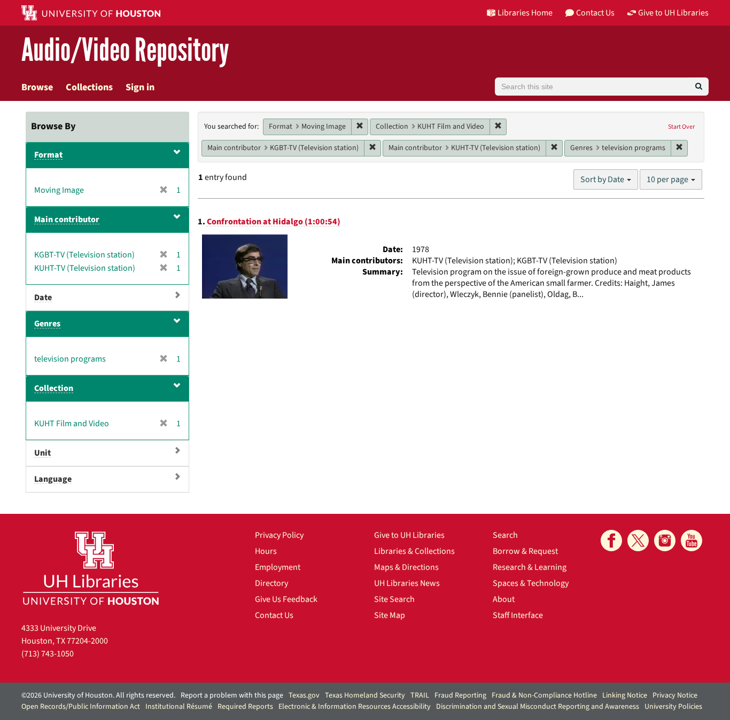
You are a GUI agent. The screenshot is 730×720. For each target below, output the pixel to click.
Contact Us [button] (595, 13)
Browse (37, 87)
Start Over (681, 126)
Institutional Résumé (178, 706)
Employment (277, 567)
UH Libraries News (407, 583)
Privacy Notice (675, 695)
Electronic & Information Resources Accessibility (354, 706)
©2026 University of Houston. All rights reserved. (98, 695)
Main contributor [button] (66, 219)
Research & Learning (529, 567)
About (504, 599)
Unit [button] (42, 453)
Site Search (394, 599)
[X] (638, 540)
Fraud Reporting (460, 695)
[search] (699, 86)
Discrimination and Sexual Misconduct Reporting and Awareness (537, 706)
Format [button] (48, 155)
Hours (266, 551)
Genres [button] (47, 324)
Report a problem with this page (232, 695)
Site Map (389, 615)
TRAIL (419, 695)
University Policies (673, 706)
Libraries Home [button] (525, 13)
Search (505, 535)
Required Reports (245, 706)
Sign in (140, 87)
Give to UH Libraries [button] (673, 13)
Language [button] (53, 479)
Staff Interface (518, 615)
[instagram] (664, 540)
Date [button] (43, 297)
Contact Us (274, 615)
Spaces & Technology (531, 583)
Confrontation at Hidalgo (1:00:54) (273, 222)
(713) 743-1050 (47, 654)
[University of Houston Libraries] (90, 568)
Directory (271, 583)
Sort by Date (603, 179)
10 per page (668, 179)
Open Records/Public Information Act (80, 706)
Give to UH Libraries (409, 535)
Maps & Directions (406, 567)
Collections (89, 87)
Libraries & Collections (414, 551)
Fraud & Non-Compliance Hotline (544, 695)
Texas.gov (304, 695)
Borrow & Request (525, 551)
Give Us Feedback (286, 599)
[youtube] (691, 540)
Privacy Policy (279, 535)
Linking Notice (624, 695)
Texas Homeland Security (365, 695)
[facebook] (611, 540)
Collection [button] (53, 388)
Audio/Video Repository (125, 50)
